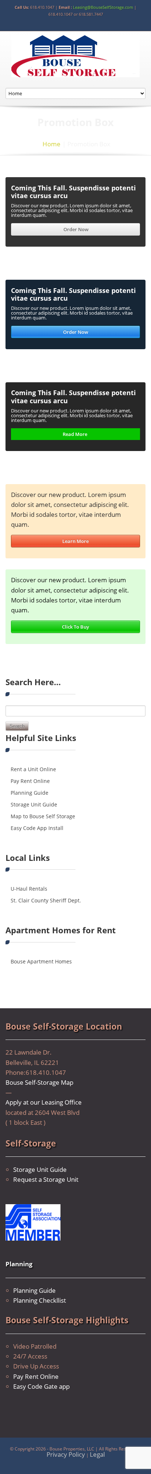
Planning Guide (29, 792)
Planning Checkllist (39, 1300)
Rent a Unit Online (33, 769)
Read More (75, 434)
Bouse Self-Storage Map (39, 1082)
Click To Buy (75, 626)
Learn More (75, 541)
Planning (19, 1264)
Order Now (75, 229)
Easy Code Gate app (41, 1386)
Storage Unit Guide (34, 804)
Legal (97, 1454)
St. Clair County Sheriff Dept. (46, 900)
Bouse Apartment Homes (41, 961)
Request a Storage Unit (45, 1179)
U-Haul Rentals (29, 888)
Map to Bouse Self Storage (43, 816)
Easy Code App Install (37, 827)
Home (51, 144)
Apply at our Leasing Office (43, 1102)
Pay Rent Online (30, 780)
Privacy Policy (66, 1454)
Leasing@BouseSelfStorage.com (103, 7)
